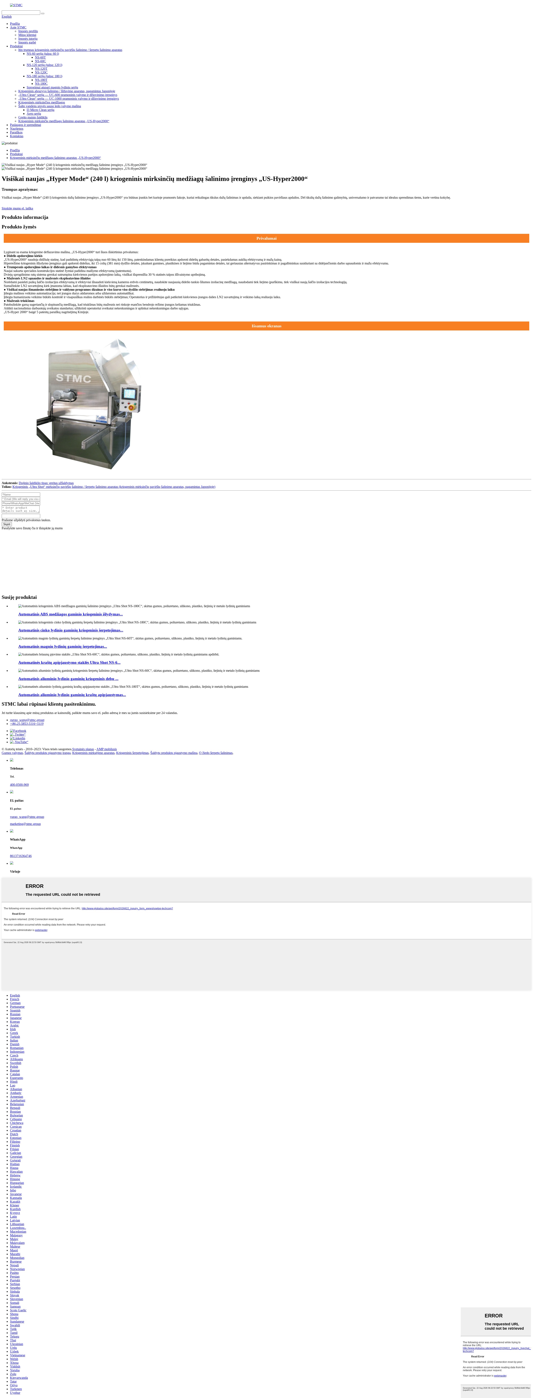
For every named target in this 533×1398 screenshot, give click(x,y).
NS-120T (41, 68)
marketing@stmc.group (25, 824)
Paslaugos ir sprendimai (25, 125)
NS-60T (40, 57)
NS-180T (41, 80)
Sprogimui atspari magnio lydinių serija (52, 87)
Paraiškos (16, 132)
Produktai (16, 46)
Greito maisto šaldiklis (32, 117)
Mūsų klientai (27, 35)
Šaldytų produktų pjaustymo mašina (173, 753)
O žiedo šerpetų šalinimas (216, 753)
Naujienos (16, 128)
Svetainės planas (83, 749)
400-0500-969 (19, 784)
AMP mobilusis (106, 749)
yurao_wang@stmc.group (27, 720)
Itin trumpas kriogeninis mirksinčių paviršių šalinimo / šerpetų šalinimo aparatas (70, 50)
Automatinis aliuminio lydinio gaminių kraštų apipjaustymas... (72, 695)
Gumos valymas (12, 753)
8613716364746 (21, 856)
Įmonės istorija (27, 38)
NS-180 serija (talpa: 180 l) (44, 76)
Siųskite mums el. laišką (17, 208)
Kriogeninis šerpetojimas (132, 753)
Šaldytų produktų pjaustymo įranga (48, 753)
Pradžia (15, 23)
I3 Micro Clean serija (40, 110)
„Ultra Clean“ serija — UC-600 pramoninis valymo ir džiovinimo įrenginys (67, 95)
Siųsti (6, 524)
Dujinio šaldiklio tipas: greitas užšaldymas (46, 483)
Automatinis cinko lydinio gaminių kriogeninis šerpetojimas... (70, 630)
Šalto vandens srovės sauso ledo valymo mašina (49, 106)
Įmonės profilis (28, 31)
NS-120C (41, 72)
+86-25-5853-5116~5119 (27, 723)
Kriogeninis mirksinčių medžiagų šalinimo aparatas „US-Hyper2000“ (63, 121)
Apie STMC (18, 27)
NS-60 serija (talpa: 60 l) (43, 53)
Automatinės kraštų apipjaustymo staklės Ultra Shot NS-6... (69, 662)
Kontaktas (16, 136)
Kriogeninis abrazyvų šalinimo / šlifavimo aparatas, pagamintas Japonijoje (66, 91)
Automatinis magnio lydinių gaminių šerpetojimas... (62, 646)
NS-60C (40, 61)
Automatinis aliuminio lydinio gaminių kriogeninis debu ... (68, 679)
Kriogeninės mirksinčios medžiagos (41, 102)
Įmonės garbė (27, 42)
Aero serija (34, 113)
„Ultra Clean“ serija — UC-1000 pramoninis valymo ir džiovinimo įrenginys (68, 98)
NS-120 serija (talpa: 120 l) (44, 65)
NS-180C (41, 83)
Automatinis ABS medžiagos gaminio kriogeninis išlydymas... (70, 614)
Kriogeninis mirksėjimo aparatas (93, 753)
